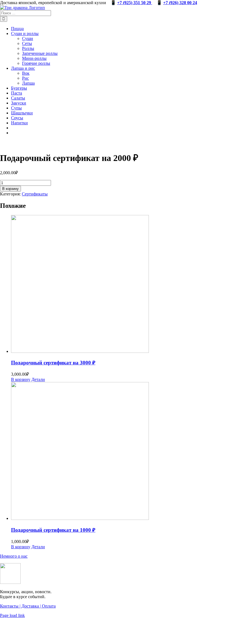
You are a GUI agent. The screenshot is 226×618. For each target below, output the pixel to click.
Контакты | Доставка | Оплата (28, 606)
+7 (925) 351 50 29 (134, 2)
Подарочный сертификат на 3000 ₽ (53, 363)
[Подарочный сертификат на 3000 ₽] (118, 284)
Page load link (12, 615)
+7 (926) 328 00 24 (180, 2)
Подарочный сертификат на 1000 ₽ (53, 530)
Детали (38, 379)
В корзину (10, 189)
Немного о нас (14, 556)
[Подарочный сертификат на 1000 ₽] (118, 451)
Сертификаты (35, 194)
